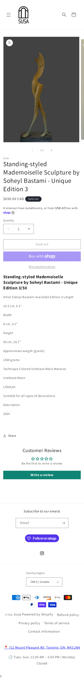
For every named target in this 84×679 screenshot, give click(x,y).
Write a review (42, 475)
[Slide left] (32, 150)
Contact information (44, 631)
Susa (17, 614)
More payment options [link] (42, 266)
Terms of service (57, 623)
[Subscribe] (63, 523)
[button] (8, 14)
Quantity (8, 220)
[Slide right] (51, 150)
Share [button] (12, 436)
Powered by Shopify (37, 614)
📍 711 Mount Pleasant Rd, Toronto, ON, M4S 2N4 (42, 647)
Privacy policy (29, 623)
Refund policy (68, 614)
